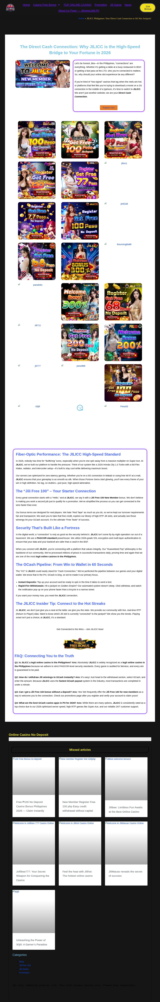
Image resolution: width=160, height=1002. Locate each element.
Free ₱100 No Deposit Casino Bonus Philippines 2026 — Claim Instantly (31, 806)
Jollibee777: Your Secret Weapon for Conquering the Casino (32, 876)
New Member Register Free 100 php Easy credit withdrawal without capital (78, 806)
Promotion (101, 4)
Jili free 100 (25, 965)
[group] (80, 985)
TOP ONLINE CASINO (78, 4)
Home (26, 4)
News (128, 4)
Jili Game (116, 4)
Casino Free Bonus (44, 4)
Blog (21, 961)
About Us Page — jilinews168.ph (78, 10)
